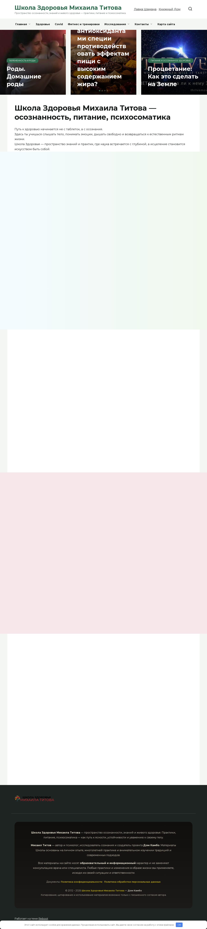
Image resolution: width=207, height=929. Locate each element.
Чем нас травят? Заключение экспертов (57, 670)
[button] (99, 90)
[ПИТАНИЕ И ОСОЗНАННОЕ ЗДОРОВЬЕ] (126, 516)
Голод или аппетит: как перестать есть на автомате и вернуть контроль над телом (54, 222)
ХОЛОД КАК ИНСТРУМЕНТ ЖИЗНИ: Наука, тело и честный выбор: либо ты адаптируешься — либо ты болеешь (125, 204)
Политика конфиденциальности (81, 881)
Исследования (115, 24)
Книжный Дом (169, 9)
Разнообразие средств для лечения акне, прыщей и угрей (80, 528)
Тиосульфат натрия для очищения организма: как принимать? (48, 420)
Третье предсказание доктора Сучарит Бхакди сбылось (34, 285)
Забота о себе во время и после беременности (111, 369)
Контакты (142, 24)
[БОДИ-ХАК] (80, 516)
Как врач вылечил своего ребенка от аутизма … (177, 364)
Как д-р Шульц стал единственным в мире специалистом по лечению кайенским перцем (177, 425)
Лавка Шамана (145, 9)
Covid (59, 24)
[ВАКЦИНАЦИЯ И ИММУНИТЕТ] (34, 589)
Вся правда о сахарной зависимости (72, 745)
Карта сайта (166, 24)
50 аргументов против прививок (34, 599)
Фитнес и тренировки (84, 24)
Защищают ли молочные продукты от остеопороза (33, 745)
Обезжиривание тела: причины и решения (80, 283)
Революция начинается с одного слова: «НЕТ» (149, 297)
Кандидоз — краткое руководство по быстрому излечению (34, 532)
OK (179, 924)
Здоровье (43, 24)
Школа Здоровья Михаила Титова (103, 890)
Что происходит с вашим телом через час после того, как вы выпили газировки (172, 679)
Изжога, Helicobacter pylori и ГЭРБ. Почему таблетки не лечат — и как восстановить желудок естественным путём (172, 202)
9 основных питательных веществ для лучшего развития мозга (47, 373)
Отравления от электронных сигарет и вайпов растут (144, 752)
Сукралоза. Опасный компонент (125, 526)
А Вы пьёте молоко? (79, 595)
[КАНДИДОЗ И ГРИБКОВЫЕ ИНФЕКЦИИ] (34, 520)
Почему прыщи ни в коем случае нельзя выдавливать (170, 532)
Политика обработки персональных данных (132, 881)
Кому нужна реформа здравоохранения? (126, 671)
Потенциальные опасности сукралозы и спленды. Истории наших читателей (126, 602)
